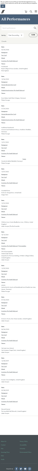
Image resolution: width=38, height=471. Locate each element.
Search (35, 28)
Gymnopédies (22, 246)
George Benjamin (6, 85)
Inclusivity (22, 449)
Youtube (25, 469)
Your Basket (26, 11)
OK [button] (3, 6)
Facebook (16, 469)
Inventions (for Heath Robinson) (9, 61)
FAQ (2, 456)
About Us (3, 441)
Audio (2, 459)
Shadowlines (4, 90)
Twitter (21, 469)
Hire (2, 449)
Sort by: (3, 35)
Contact (3, 445)
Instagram (30, 469)
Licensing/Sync (5, 452)
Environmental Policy (25, 452)
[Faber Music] (3, 11)
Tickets (24, 159)
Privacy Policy (24, 441)
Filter (33, 35)
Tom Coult (4, 55)
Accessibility (23, 445)
